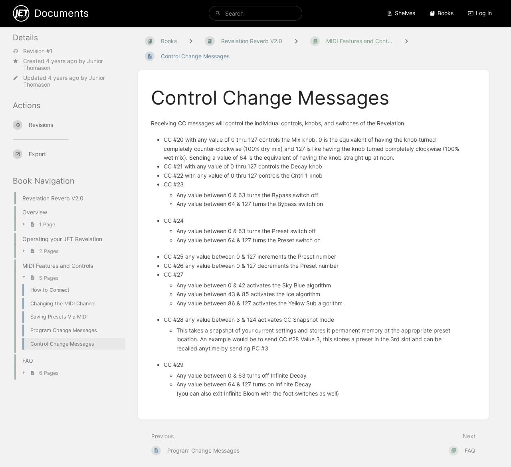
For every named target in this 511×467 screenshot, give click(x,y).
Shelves (405, 13)
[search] (255, 13)
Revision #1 (38, 51)
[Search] (218, 13)
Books (446, 13)
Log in (484, 13)
